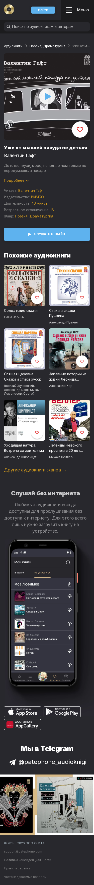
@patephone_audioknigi (52, 761)
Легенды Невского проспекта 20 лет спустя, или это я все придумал (68, 448)
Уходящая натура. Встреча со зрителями (24, 448)
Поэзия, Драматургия (47, 46)
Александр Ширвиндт (20, 457)
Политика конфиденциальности (27, 860)
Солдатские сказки (21, 310)
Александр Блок (16, 390)
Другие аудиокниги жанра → (35, 469)
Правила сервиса (17, 868)
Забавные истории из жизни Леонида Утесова (67, 377)
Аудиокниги (13, 46)
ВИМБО (37, 197)
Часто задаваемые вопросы (25, 877)
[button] (43, 10)
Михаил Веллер (61, 457)
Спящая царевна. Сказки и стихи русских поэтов (24, 377)
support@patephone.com (23, 851)
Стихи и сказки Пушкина (62, 313)
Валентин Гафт (20, 155)
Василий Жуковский (19, 386)
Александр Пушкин (63, 322)
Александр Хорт (61, 386)
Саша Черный (14, 317)
